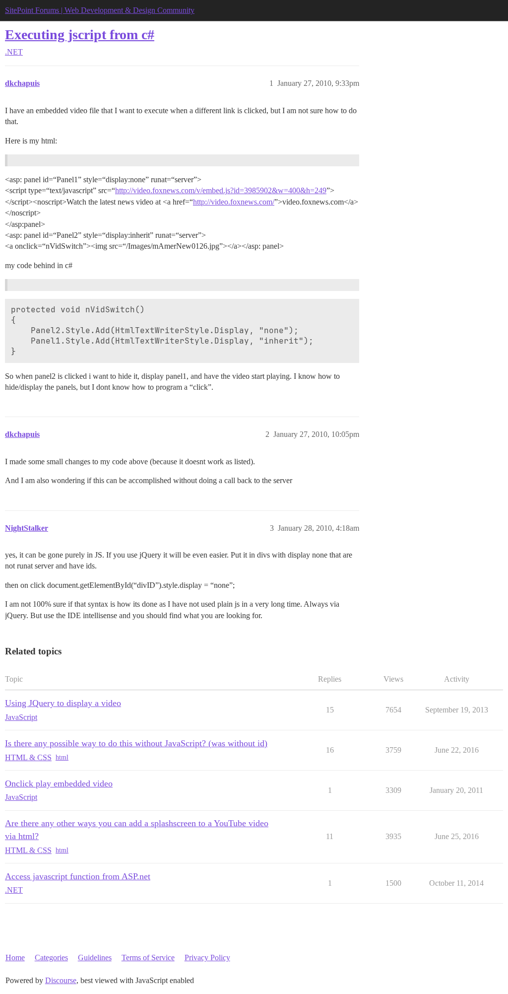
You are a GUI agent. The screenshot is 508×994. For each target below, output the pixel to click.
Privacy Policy (207, 957)
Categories (51, 957)
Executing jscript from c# (79, 34)
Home (15, 957)
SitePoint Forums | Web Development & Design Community (99, 10)
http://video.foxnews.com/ (233, 202)
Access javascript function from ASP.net (77, 876)
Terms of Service (148, 957)
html (62, 757)
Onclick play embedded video (59, 783)
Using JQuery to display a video (63, 703)
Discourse (60, 980)
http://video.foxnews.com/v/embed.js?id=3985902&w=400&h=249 (220, 190)
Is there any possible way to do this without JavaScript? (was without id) (136, 743)
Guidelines (95, 957)
